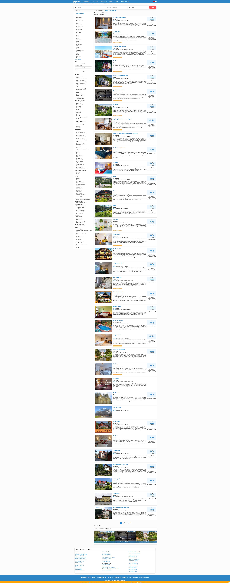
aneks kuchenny (80, 101)
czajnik (78, 112)
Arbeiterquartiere (79, 20)
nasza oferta (125, 577)
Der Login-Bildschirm (144, 577)
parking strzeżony (80, 94)
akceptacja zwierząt (81, 88)
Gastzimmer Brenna (133, 557)
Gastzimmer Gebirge (133, 569)
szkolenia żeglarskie (81, 225)
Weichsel (114, 20)
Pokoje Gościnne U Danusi (119, 17)
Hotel (77, 36)
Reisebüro (78, 45)
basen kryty (79, 153)
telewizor (78, 107)
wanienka (79, 196)
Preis (76, 61)
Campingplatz (79, 24)
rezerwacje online (80, 13)
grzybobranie (79, 158)
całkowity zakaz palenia (81, 89)
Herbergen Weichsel (79, 565)
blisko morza (79, 219)
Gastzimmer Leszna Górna (134, 559)
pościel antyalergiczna (81, 202)
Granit (114, 176)
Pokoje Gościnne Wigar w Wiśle (120, 464)
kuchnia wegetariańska (81, 136)
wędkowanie (79, 167)
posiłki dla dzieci (80, 138)
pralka (78, 126)
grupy (78, 247)
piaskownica (79, 188)
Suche (153, 7)
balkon (78, 103)
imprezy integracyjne (81, 205)
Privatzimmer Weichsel (106, 553)
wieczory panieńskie (81, 211)
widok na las (79, 239)
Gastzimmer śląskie (133, 571)
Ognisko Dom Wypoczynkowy (120, 75)
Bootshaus (78, 21)
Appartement (79, 18)
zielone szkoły (79, 213)
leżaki (78, 118)
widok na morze (80, 240)
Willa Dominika (116, 450)
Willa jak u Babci (117, 335)
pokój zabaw (79, 191)
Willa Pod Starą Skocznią (119, 148)
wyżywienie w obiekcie (81, 139)
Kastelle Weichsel (78, 569)
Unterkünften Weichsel (106, 558)
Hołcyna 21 (115, 219)
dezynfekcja (79, 229)
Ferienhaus (78, 27)
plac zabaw (79, 190)
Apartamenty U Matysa (118, 90)
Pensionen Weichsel (106, 551)
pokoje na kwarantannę (81, 233)
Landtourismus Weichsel (80, 570)
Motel (77, 41)
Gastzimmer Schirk (132, 567)
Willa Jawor (115, 436)
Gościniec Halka (117, 306)
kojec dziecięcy (80, 181)
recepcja (78, 146)
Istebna (114, 352)
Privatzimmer (79, 44)
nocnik (78, 185)
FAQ (105, 577)
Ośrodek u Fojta (117, 31)
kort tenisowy (79, 161)
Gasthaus (78, 30)
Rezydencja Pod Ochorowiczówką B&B (122, 119)
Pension (78, 42)
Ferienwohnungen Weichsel (81, 559)
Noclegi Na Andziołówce (119, 349)
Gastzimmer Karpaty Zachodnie (108, 567)
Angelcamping (79, 17)
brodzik (78, 179)
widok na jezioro (80, 237)
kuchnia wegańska (80, 135)
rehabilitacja (79, 97)
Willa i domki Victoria (118, 320)
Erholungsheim (79, 26)
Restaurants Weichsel (106, 554)
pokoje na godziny (80, 143)
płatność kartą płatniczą (81, 244)
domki (78, 77)
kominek (78, 115)
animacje (78, 178)
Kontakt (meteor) (92, 577)
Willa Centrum (116, 493)
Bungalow (78, 23)
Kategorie (77, 15)
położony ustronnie (81, 221)
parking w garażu (80, 95)
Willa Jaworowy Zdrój (118, 263)
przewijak (79, 193)
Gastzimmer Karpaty (106, 566)
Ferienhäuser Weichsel (80, 558)
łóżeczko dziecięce (80, 184)
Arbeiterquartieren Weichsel (81, 554)
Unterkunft (78, 51)
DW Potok (115, 162)
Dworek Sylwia (116, 479)
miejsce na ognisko (80, 121)
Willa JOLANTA (116, 421)
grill (77, 114)
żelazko (78, 109)
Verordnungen (100, 577)
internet (78, 91)
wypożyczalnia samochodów (82, 149)
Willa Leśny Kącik (117, 248)
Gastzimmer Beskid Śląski (107, 570)
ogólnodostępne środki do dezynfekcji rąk (84, 231)
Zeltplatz (78, 54)
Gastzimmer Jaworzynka (133, 564)
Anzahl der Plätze (78, 65)
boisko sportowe (80, 156)
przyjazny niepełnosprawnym (83, 199)
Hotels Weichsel (78, 568)
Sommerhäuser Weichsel (107, 555)
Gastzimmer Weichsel (79, 564)
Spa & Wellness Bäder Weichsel (108, 557)
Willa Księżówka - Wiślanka (119, 46)
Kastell (77, 38)
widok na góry (79, 236)
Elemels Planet (116, 234)
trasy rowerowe (80, 165)
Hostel (77, 35)
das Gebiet (77, 10)
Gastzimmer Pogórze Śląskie (134, 553)
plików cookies (92, 582)
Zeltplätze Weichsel (106, 561)
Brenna (114, 222)
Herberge (78, 33)
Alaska (114, 191)
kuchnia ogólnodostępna (82, 117)
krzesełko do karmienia (81, 182)
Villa (77, 53)
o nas (119, 577)
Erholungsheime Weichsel (80, 557)
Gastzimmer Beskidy (106, 564)
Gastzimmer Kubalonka (133, 555)
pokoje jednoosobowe (81, 81)
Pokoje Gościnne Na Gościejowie (121, 507)
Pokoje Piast (116, 378)
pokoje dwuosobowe (81, 80)
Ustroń (114, 237)
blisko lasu (79, 218)
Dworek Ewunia (117, 407)
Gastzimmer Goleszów (133, 563)
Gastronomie (79, 56)
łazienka (78, 106)
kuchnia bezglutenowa (81, 133)
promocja (77, 69)
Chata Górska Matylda (118, 292)
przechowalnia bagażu (81, 144)
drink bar (79, 130)
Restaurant (78, 57)
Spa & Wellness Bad (80, 50)
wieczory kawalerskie (81, 210)
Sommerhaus (79, 48)
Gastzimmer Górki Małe (133, 560)
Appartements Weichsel (80, 553)
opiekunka (79, 187)
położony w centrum (81, 222)
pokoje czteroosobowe (81, 78)
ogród (78, 123)
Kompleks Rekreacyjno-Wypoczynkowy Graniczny (125, 133)
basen (78, 152)
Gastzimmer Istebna (133, 562)
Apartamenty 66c (117, 277)
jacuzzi (78, 172)
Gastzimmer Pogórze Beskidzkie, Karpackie (110, 568)
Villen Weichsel (105, 560)
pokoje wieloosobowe (81, 84)
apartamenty (79, 75)
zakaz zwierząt (80, 98)
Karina (114, 205)
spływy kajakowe (80, 164)
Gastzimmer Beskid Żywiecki (134, 551)
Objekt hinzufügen (133, 577)
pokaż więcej (77, 59)
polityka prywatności (112, 577)
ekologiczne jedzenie (81, 132)
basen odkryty (79, 155)
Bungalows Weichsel (79, 555)
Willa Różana (116, 392)
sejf (77, 147)
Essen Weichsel (78, 562)
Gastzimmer (78, 32)
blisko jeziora (79, 216)
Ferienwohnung (79, 29)
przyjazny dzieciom (80, 194)
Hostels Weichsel (78, 566)
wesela (78, 208)
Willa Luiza (115, 364)
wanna (78, 127)
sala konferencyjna (80, 207)
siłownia (78, 175)
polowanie (79, 162)
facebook (84, 577)
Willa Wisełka (116, 104)
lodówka (78, 120)
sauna (78, 173)
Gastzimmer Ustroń (133, 556)
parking (78, 92)
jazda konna (79, 159)
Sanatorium (78, 47)
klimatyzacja (79, 104)
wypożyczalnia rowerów (81, 168)
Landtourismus (79, 39)
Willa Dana (115, 61)
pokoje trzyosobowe (81, 83)
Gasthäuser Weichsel (79, 561)
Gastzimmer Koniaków (133, 566)
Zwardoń (114, 136)
